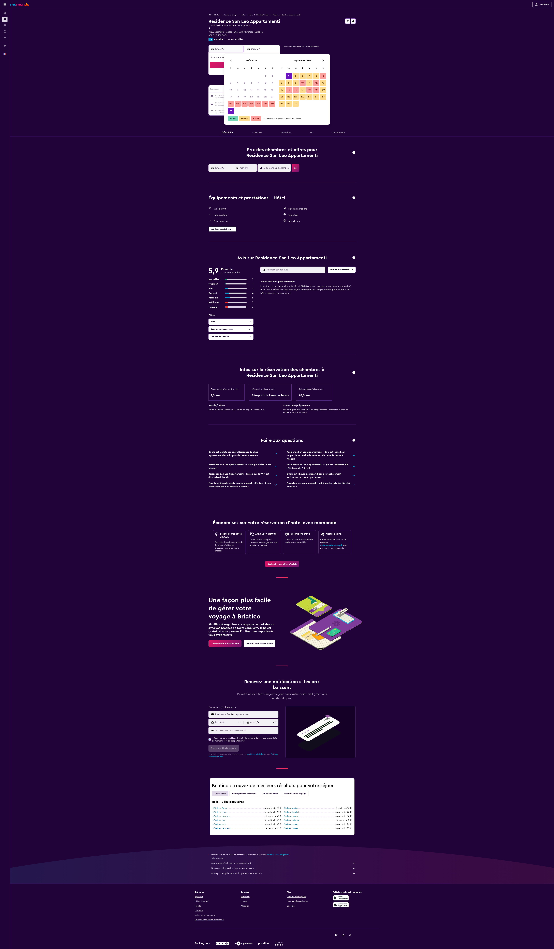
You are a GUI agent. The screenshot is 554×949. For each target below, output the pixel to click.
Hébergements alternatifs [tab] (244, 794)
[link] (282, 564)
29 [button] (265, 104)
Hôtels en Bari (219, 820)
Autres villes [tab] (220, 794)
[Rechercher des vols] (5, 13)
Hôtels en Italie (247, 15)
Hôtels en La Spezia (221, 828)
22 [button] (265, 97)
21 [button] (258, 97)
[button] (5, 4)
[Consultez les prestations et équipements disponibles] (354, 198)
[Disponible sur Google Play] (341, 897)
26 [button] (244, 104)
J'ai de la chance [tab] (270, 794)
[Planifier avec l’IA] (5, 37)
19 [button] (245, 97)
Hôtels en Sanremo (291, 816)
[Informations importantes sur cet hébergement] (354, 373)
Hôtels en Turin (219, 824)
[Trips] (5, 46)
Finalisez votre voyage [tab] (295, 794)
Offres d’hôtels (214, 15)
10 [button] (231, 90)
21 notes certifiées (233, 39)
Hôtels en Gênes (290, 828)
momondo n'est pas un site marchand (231, 863)
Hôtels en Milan (220, 812)
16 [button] (272, 90)
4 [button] (237, 83)
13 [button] (251, 90)
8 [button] (265, 83)
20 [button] (251, 97)
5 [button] (244, 83)
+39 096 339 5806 (217, 35)
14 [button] (258, 90)
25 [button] (237, 104)
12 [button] (245, 90)
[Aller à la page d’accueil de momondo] (19, 4)
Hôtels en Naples (290, 824)
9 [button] (272, 83)
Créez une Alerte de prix (331, 545)
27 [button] (251, 104)
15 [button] (265, 90)
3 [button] (230, 83)
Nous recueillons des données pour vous (232, 868)
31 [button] (231, 110)
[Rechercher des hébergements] (5, 19)
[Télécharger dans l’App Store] (341, 904)
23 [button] (272, 97)
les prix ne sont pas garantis (278, 855)
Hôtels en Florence (221, 816)
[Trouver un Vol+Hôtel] (5, 31)
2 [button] (272, 76)
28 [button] (258, 104)
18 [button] (238, 97)
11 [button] (237, 90)
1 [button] (265, 76)
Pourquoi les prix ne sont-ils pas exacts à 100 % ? (236, 873)
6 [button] (251, 83)
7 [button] (258, 83)
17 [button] (231, 97)
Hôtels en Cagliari (291, 812)
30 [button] (272, 104)
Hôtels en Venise (290, 808)
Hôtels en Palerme (291, 820)
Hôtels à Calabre (262, 15)
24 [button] (230, 104)
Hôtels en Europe (230, 15)
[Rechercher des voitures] (5, 25)
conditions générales (255, 754)
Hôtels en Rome (220, 808)
